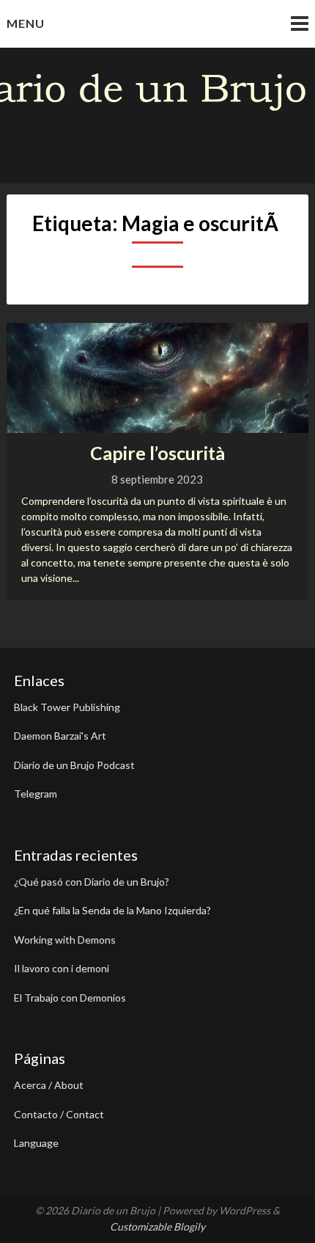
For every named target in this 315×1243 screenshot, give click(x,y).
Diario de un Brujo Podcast (74, 765)
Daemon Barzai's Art (60, 735)
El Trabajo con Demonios (70, 997)
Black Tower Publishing (67, 707)
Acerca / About (49, 1085)
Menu (26, 23)
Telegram (35, 793)
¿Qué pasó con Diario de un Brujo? (91, 881)
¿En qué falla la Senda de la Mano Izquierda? (112, 910)
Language (36, 1143)
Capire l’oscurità (157, 453)
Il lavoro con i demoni (61, 968)
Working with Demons (65, 939)
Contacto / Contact (59, 1114)
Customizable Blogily (157, 1226)
